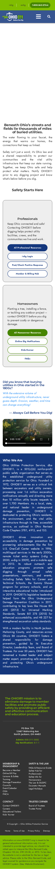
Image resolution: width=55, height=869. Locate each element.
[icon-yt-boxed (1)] (42, 749)
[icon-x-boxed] (20, 749)
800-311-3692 (32, 739)
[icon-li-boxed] (34, 749)
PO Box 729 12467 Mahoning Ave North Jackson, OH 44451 (27, 731)
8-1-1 (36, 742)
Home (7, 830)
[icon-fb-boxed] (12, 749)
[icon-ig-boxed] (27, 749)
